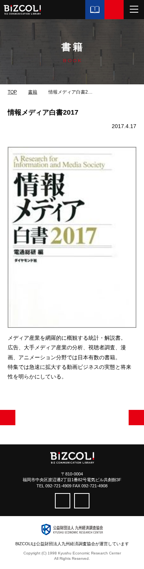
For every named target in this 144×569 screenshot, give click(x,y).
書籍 (32, 92)
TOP (12, 92)
